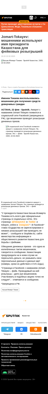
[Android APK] (8, 372)
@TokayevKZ (18, 222)
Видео (21, 322)
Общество (31, 322)
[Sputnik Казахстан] (7, 19)
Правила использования (22, 344)
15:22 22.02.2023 (8, 56)
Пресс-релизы (25, 347)
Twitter (32, 222)
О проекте (5, 344)
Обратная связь (8, 365)
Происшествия (8, 322)
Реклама (14, 347)
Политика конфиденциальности (15, 351)
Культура (42, 322)
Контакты (5, 347)
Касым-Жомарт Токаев (10, 290)
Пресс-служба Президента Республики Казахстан (25, 87)
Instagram (24, 225)
